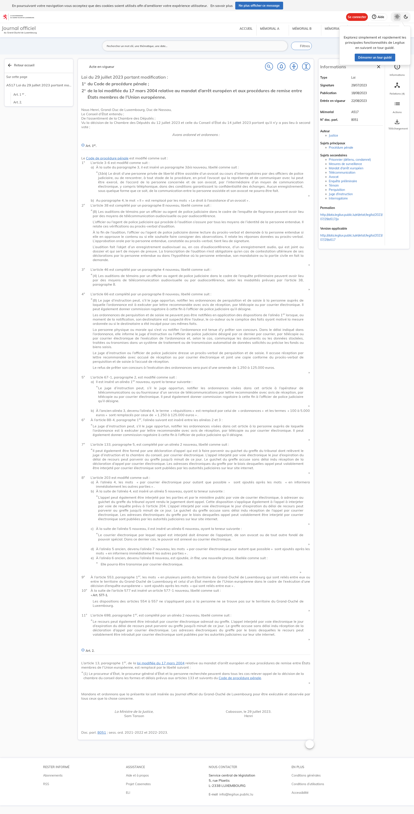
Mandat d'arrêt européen (346, 168)
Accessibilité (300, 793)
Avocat (334, 177)
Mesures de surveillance (345, 164)
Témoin (334, 185)
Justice (333, 135)
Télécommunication (342, 172)
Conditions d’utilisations (308, 784)
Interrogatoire (338, 198)
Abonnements (53, 775)
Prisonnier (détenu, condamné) (350, 160)
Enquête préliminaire (343, 181)
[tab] (397, 70)
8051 (101, 732)
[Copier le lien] (341, 208)
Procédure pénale (341, 147)
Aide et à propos (137, 775)
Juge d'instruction (341, 194)
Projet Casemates (138, 784)
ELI (128, 793)
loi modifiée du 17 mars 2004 (161, 663)
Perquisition (337, 190)
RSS (46, 784)
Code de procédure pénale (107, 158)
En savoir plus (221, 5)
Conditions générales (306, 775)
